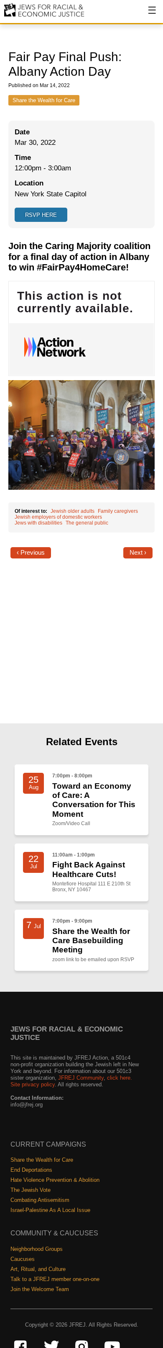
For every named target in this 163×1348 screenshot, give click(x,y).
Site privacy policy (32, 1084)
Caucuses (22, 1259)
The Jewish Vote (30, 1190)
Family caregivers (118, 511)
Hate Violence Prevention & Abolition (54, 1180)
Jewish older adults (72, 511)
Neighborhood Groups (36, 1249)
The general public (87, 523)
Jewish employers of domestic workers (58, 517)
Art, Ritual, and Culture (38, 1269)
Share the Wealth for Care (44, 100)
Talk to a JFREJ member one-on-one (54, 1279)
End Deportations (31, 1170)
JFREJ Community (81, 1078)
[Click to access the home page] (44, 16)
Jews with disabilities (38, 523)
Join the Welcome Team (39, 1289)
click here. (119, 1078)
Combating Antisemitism (39, 1200)
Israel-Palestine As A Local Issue (50, 1210)
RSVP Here (41, 215)
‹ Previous (31, 552)
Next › (138, 552)
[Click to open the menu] (147, 15)
